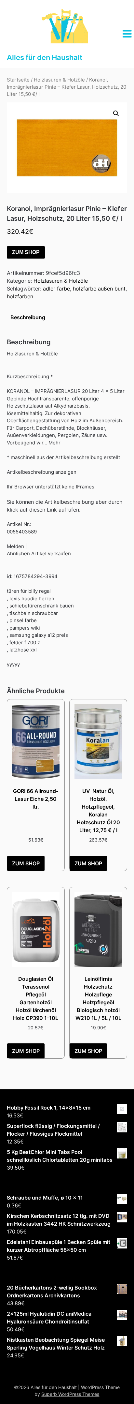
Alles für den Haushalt (44, 57)
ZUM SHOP (26, 252)
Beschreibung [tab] (27, 317)
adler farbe (56, 288)
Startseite (18, 80)
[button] (116, 113)
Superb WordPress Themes (70, 1394)
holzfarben (20, 296)
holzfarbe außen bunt (99, 288)
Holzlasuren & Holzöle (59, 80)
